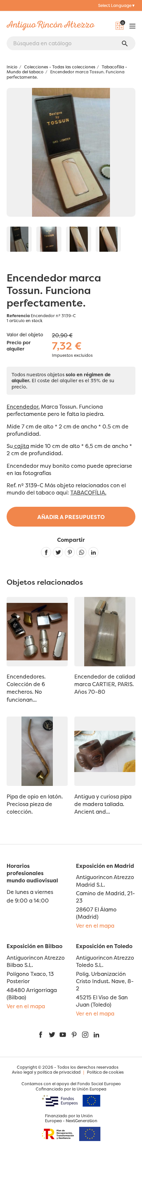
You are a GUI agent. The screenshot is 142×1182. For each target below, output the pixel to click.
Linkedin (93, 552)
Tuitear (58, 552)
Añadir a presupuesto (71, 517)
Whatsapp (81, 552)
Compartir (46, 552)
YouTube (62, 1034)
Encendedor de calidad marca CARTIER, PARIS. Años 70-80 (104, 684)
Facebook (40, 1034)
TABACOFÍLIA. (88, 492)
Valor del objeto (25, 335)
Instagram (85, 1034)
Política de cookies (105, 1072)
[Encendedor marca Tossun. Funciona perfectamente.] (19, 239)
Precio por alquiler (19, 346)
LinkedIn (96, 1034)
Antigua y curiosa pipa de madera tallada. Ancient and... (102, 804)
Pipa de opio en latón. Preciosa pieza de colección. (35, 804)
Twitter (52, 1034)
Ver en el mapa (95, 925)
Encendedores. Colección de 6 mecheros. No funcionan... (26, 688)
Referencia (18, 315)
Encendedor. (23, 406)
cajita (21, 446)
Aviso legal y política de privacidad (46, 1072)
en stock (34, 320)
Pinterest (70, 552)
